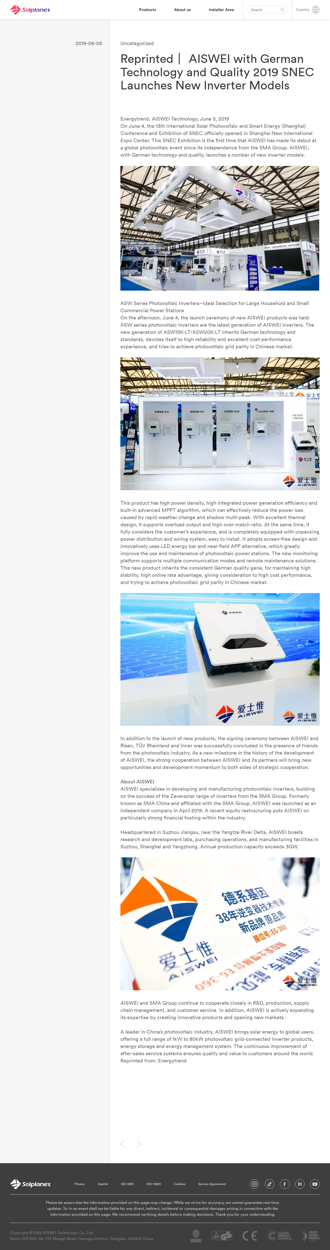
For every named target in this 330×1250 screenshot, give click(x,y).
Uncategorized (137, 43)
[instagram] (254, 1185)
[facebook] (284, 1185)
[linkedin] (299, 1185)
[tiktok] (269, 1185)
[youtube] (314, 1185)
